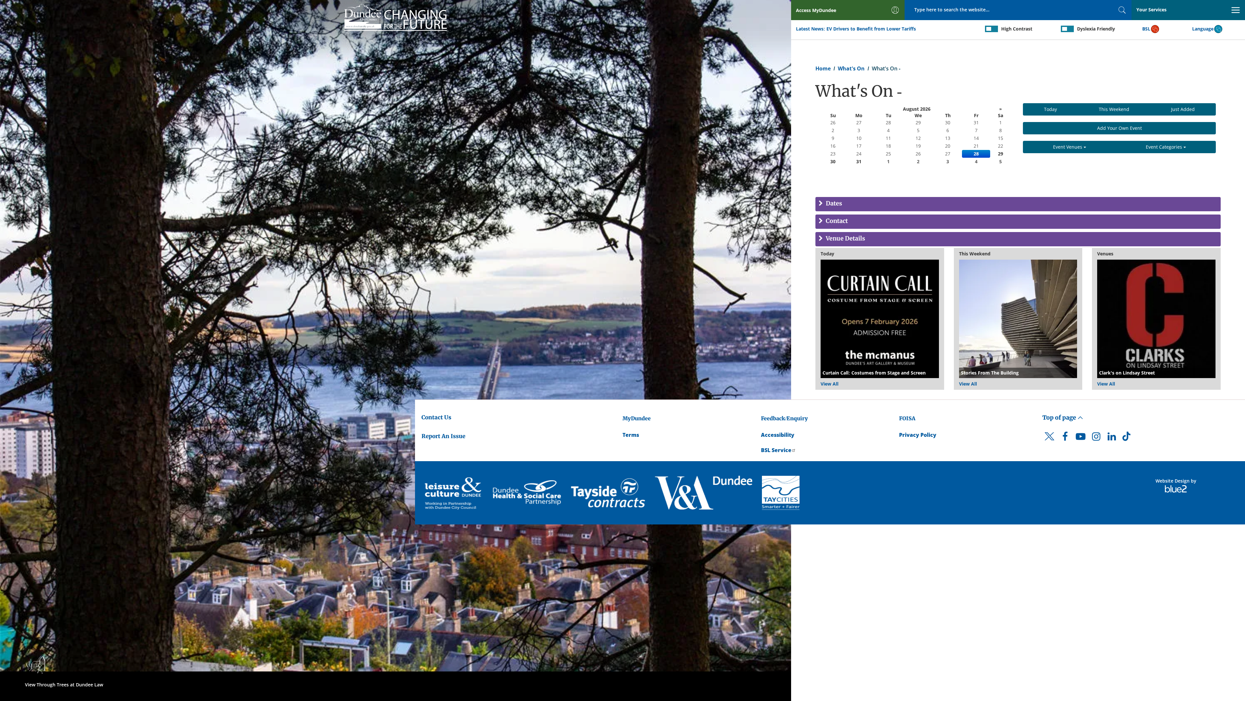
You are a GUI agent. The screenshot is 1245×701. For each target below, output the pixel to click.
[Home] (395, 16)
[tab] (1018, 204)
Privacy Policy (917, 434)
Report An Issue (443, 436)
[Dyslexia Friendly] (1067, 29)
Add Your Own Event (1119, 128)
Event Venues (1068, 147)
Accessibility (777, 434)
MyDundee (636, 418)
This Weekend (1114, 109)
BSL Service (776, 450)
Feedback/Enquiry (784, 418)
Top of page (1059, 417)
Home (823, 68)
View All (829, 384)
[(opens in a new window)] (454, 493)
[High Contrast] (991, 29)
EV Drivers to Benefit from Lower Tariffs (871, 29)
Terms (630, 434)
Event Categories (1164, 147)
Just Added (1183, 109)
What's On (851, 68)
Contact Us (436, 417)
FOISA (907, 418)
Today (1050, 109)
